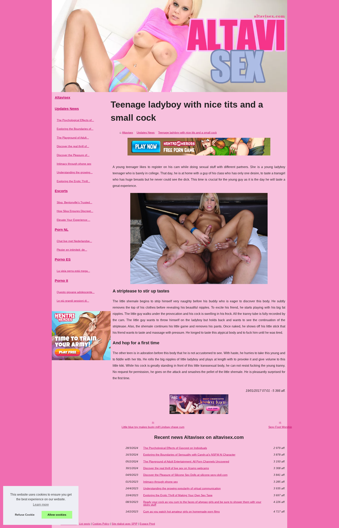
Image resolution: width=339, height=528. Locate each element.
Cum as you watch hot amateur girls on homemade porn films (181, 511)
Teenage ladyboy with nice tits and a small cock (187, 132)
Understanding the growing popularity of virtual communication (182, 488)
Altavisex (127, 132)
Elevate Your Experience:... (73, 219)
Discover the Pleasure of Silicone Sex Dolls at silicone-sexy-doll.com (185, 474)
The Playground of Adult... (73, 137)
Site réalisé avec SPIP (125, 523)
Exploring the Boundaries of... (75, 128)
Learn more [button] (41, 504)
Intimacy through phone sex (160, 481)
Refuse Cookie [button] (25, 514)
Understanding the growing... (75, 172)
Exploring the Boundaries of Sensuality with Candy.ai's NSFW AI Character (189, 454)
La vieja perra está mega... (73, 270)
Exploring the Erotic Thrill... (73, 181)
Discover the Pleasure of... (73, 155)
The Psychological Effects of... (75, 120)
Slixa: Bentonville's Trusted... (74, 202)
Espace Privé (147, 523)
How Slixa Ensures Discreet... (75, 211)
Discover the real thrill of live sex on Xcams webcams (176, 468)
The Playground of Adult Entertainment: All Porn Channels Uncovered (186, 461)
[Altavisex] (169, 46)
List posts (84, 523)
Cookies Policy (100, 523)
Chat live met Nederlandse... (74, 241)
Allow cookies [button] (56, 514)
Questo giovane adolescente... (76, 292)
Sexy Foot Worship (280, 426)
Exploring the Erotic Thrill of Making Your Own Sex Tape (177, 495)
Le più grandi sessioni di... (73, 300)
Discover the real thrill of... (73, 146)
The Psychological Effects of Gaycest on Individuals (175, 448)
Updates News (146, 132)
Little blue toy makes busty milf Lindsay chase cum (153, 426)
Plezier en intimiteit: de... (72, 249)
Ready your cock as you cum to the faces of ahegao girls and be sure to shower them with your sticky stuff (202, 503)
